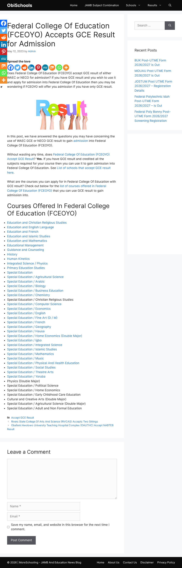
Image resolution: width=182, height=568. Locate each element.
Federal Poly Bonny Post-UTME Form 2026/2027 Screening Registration (153, 116)
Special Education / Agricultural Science (35, 277)
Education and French (22, 231)
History (12, 254)
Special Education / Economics (29, 308)
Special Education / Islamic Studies (32, 349)
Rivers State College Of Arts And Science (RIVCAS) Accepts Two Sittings (54, 421)
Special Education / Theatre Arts (30, 372)
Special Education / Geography (29, 327)
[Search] (170, 25)
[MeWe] (45, 67)
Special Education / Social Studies (31, 367)
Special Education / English (26, 313)
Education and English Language (30, 227)
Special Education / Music (25, 358)
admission (80, 141)
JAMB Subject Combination (102, 5)
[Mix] (52, 67)
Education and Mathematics (27, 240)
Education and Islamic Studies (28, 236)
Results (152, 5)
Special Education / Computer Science (34, 304)
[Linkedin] (31, 67)
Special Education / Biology (26, 286)
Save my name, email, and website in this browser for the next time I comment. (60, 527)
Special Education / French (26, 322)
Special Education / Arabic (26, 281)
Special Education (20, 272)
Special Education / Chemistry (28, 295)
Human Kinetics (18, 259)
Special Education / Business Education (35, 290)
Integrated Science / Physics (27, 263)
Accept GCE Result (22, 417)
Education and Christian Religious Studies (37, 222)
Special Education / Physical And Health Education (43, 363)
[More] (66, 67)
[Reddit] (24, 67)
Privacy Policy (166, 562)
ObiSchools (19, 5)
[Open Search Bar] (170, 5)
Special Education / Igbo (24, 340)
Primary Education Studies (26, 268)
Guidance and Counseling (25, 250)
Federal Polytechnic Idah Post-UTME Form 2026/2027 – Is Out (152, 101)
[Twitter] (17, 67)
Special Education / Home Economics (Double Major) (44, 336)
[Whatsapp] (59, 67)
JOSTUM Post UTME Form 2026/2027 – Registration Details (153, 86)
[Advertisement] (155, 194)
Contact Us (130, 562)
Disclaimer (147, 562)
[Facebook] (10, 67)
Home (73, 5)
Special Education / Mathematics (30, 354)
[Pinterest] (38, 67)
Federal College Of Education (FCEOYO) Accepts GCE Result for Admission (61, 34)
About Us (113, 562)
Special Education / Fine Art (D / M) (32, 318)
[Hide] (1, 87)
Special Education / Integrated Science (34, 345)
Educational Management (25, 245)
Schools (131, 5)
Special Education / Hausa (26, 331)
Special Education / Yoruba (26, 376)
